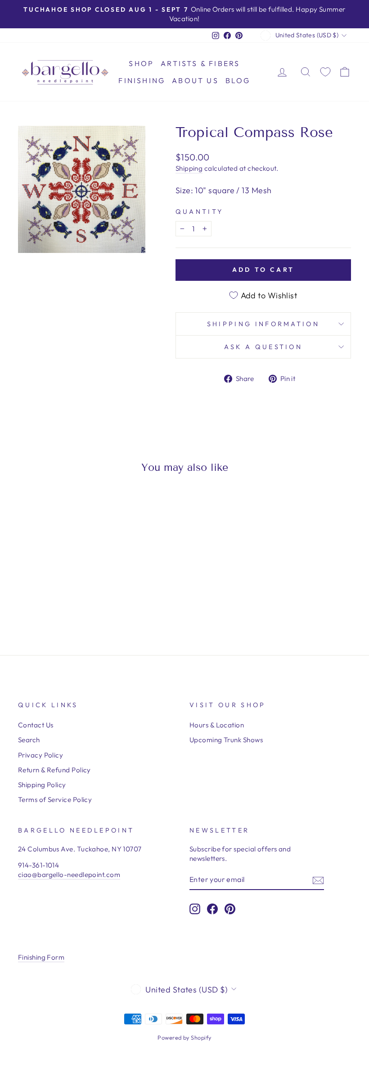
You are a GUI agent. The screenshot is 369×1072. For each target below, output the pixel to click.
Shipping (189, 168)
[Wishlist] (325, 72)
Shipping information (263, 324)
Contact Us (36, 725)
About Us (195, 80)
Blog (238, 80)
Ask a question (263, 347)
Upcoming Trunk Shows (226, 739)
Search (29, 739)
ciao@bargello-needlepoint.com (69, 874)
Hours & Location (216, 725)
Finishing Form (41, 957)
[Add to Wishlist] (29, 506)
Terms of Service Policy (55, 799)
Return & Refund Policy (54, 770)
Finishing (141, 80)
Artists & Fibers (200, 63)
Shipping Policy (42, 784)
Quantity (200, 212)
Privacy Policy (40, 755)
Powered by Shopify (184, 1037)
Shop (141, 63)
